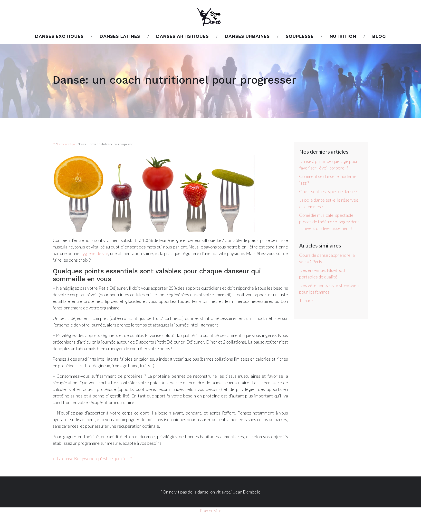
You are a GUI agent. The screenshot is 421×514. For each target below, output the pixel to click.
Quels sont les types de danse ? (328, 191)
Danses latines (120, 36)
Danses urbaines (247, 36)
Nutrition (343, 36)
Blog (379, 36)
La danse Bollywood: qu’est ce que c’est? (94, 458)
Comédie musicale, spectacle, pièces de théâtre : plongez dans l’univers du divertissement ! (329, 221)
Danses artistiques (182, 36)
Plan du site (210, 510)
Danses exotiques (59, 36)
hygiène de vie (94, 253)
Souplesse (300, 36)
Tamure (306, 300)
